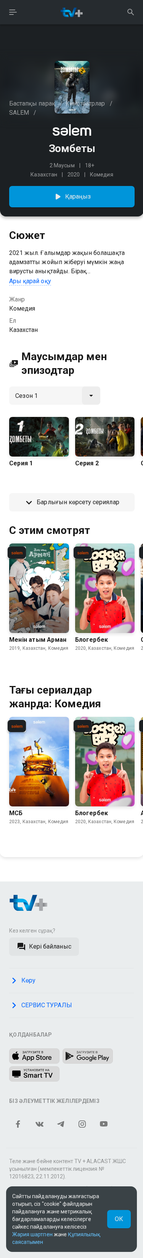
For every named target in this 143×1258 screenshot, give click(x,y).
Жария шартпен (32, 1234)
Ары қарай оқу (30, 281)
